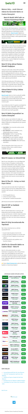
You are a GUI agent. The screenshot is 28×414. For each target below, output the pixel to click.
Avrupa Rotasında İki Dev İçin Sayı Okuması (14, 372)
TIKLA (23, 282)
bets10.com (4, 390)
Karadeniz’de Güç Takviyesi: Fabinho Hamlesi (14, 380)
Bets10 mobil (14, 33)
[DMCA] (14, 396)
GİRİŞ (23, 277)
